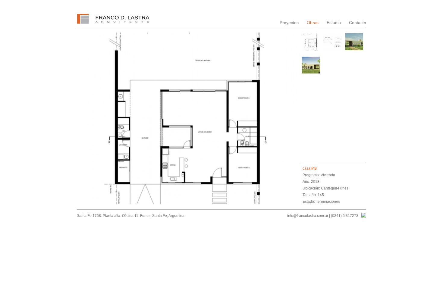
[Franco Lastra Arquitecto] (114, 21)
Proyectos (289, 22)
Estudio (334, 22)
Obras (313, 22)
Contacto (357, 22)
